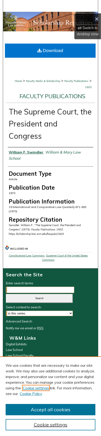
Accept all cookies (50, 409)
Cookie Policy (31, 393)
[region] (50, 396)
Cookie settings (36, 388)
